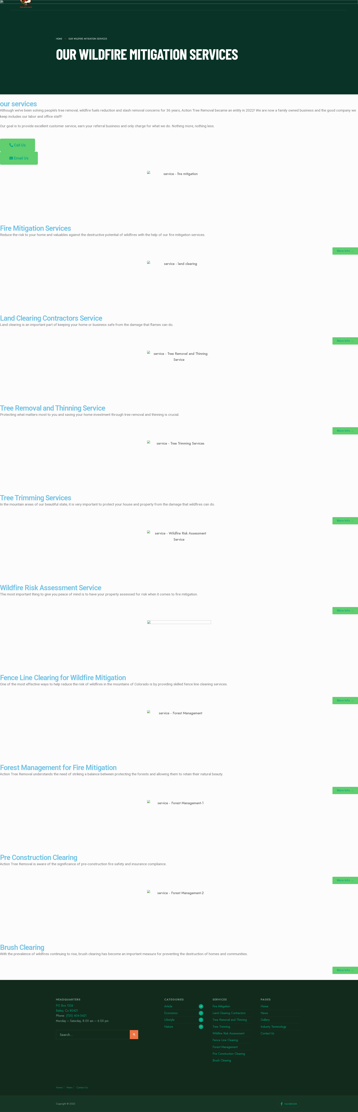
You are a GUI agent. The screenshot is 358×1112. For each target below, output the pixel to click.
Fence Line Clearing (225, 1040)
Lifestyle (169, 1020)
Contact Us (267, 1033)
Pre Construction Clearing (229, 1054)
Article (168, 1006)
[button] (17, 145)
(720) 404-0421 (76, 1016)
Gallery (265, 1020)
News (264, 1013)
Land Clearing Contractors (229, 1013)
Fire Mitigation (221, 1006)
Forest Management (225, 1047)
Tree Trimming (221, 1027)
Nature (168, 1027)
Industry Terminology (273, 1027)
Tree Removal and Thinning (230, 1020)
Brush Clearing (222, 1060)
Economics (171, 1013)
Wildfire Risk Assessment (228, 1033)
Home (59, 38)
